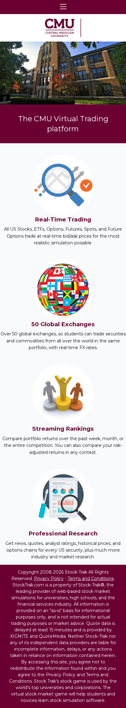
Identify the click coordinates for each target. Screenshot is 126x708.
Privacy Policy (49, 578)
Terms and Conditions (91, 578)
